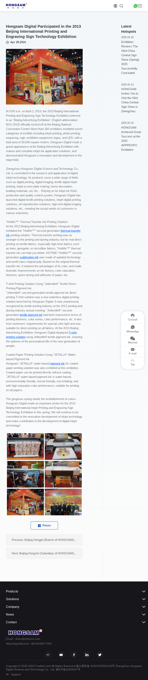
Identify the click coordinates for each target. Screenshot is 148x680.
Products (12, 591)
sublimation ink (29, 257)
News (10, 614)
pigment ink (57, 363)
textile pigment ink (31, 314)
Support (16, 674)
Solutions (12, 599)
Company (12, 606)
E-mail (132, 353)
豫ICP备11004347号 (68, 669)
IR (7, 674)
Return (46, 525)
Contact (11, 622)
